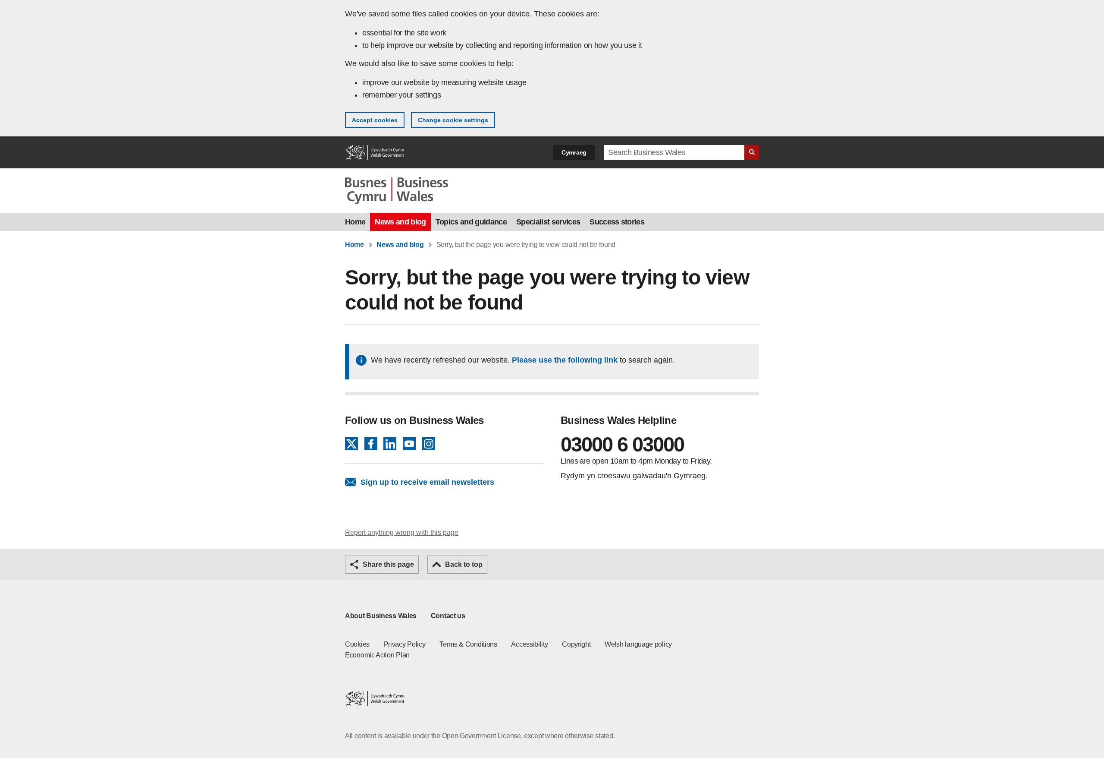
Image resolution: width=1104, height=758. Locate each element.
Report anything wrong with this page (401, 532)
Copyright (576, 644)
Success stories (617, 222)
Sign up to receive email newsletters (427, 482)
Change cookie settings (453, 120)
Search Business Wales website (751, 152)
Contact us (448, 615)
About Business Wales (381, 615)
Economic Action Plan (377, 655)
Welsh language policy (638, 644)
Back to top (464, 564)
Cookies (357, 644)
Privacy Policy (405, 644)
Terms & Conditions (468, 644)
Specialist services (548, 222)
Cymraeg (573, 152)
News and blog (400, 222)
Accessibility (529, 644)
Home (355, 222)
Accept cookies (375, 120)
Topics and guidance (471, 222)
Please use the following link (565, 360)
